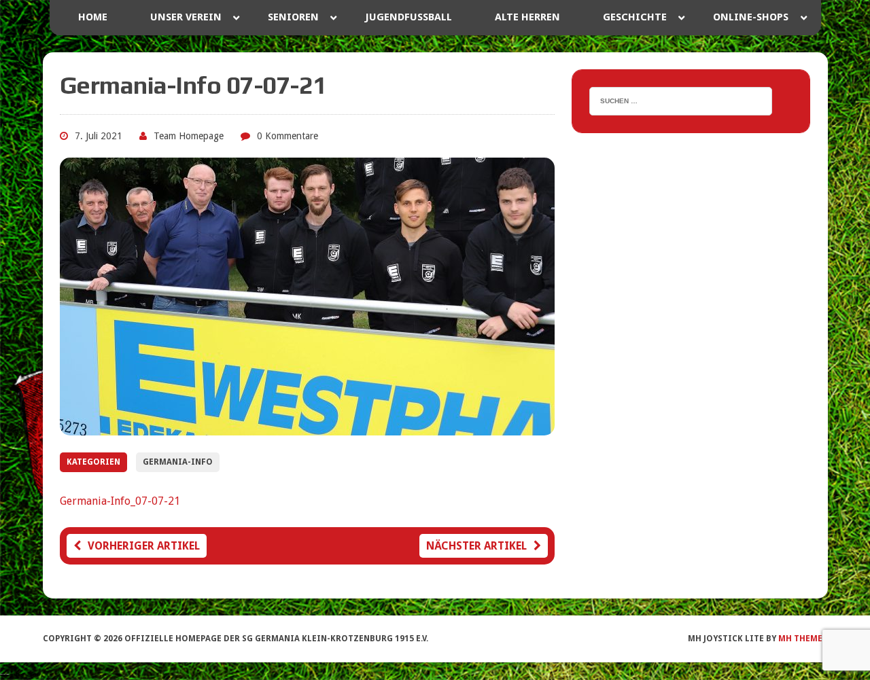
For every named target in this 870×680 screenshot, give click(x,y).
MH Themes (802, 638)
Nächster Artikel (476, 545)
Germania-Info (178, 462)
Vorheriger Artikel (144, 545)
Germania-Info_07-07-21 (120, 501)
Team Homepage (189, 135)
